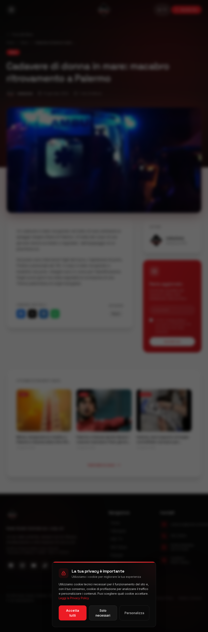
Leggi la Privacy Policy (74, 598)
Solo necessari (102, 612)
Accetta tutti (72, 612)
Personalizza (134, 613)
